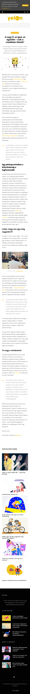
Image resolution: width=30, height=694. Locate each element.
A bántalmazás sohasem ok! (10, 494)
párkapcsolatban (18, 79)
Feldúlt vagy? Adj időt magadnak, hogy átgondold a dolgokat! (13, 537)
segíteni (17, 210)
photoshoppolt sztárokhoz (10, 136)
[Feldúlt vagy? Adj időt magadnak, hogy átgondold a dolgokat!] (15, 526)
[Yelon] (15, 18)
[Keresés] (27, 12)
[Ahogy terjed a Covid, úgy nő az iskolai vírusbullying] (15, 504)
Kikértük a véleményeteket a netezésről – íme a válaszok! (19, 649)
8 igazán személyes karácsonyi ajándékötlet (14, 580)
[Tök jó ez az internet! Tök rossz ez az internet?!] (15, 547)
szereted (17, 373)
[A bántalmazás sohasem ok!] (15, 483)
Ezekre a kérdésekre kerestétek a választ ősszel (19, 617)
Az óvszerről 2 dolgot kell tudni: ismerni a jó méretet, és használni (20, 625)
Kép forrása (20, 271)
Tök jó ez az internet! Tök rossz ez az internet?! (19, 656)
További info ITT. (6, 8)
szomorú (4, 217)
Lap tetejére (15, 690)
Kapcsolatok (14, 32)
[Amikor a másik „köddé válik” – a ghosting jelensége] (15, 461)
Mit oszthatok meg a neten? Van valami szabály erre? (19, 664)
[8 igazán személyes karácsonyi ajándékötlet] (15, 569)
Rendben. (25, 5)
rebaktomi (18, 435)
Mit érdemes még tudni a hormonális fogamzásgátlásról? (19, 633)
